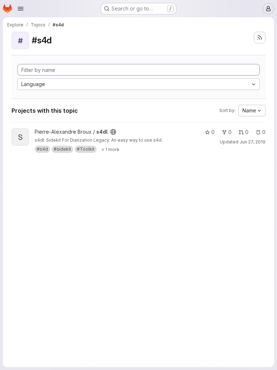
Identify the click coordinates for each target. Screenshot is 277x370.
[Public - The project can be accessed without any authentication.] (113, 132)
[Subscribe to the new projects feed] (259, 37)
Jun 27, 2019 (252, 142)
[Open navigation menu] (20, 8)
